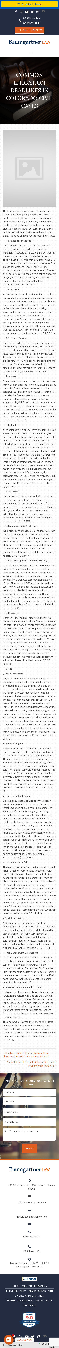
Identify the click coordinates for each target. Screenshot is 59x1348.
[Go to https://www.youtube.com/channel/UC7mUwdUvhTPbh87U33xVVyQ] (27, 12)
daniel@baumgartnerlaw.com (31, 1217)
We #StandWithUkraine (29, 4)
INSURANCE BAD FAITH (41, 1291)
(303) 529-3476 (31, 18)
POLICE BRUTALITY (16, 1291)
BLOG (49, 1300)
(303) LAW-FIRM (31, 1251)
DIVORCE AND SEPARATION (29, 1296)
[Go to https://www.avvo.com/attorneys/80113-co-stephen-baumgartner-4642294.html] (43, 11)
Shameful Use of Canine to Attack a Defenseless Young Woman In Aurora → (31, 1064)
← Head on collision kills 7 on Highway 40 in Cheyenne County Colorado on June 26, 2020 (26, 1055)
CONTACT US (29, 1305)
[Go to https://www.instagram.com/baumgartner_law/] (38, 12)
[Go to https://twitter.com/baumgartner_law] (32, 12)
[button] (29, 30)
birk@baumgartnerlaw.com (32, 1202)
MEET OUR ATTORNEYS (34, 1286)
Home (15, 1286)
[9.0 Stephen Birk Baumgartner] (29, 1328)
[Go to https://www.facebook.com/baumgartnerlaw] (16, 12)
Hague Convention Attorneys (25, 1300)
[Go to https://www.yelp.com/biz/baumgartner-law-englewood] (21, 12)
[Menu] (31, 53)
